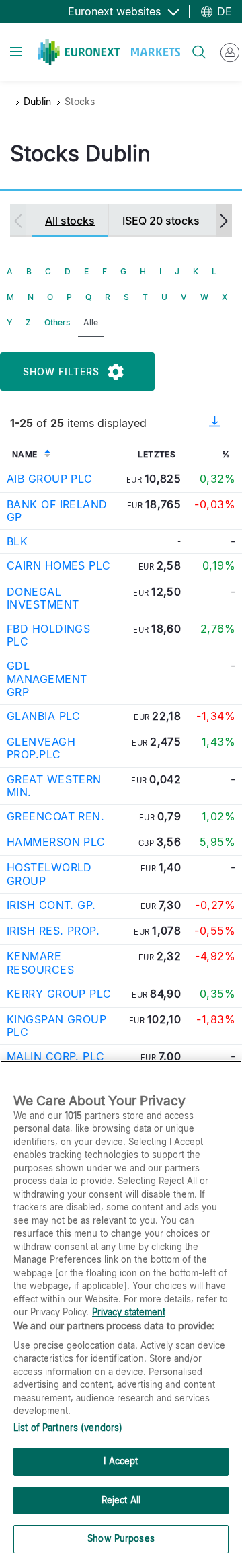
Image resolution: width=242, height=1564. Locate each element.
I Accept (121, 1461)
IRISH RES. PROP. (53, 930)
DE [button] (223, 11)
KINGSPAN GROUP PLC (56, 1026)
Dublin (37, 101)
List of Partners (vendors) (67, 1427)
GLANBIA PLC (44, 716)
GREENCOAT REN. (55, 816)
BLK (17, 541)
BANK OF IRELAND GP (57, 511)
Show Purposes (121, 1538)
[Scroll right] (224, 220)
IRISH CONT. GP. (51, 905)
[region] (121, 1312)
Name (25, 454)
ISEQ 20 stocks (161, 220)
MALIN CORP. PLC (56, 1056)
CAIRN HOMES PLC (59, 565)
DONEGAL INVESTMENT (43, 598)
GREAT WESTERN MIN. (54, 786)
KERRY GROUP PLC (59, 994)
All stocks (70, 220)
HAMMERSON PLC (56, 842)
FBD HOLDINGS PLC (48, 635)
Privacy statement (128, 1311)
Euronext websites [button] (116, 11)
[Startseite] (109, 52)
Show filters (61, 371)
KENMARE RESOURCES (40, 962)
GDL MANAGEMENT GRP (47, 678)
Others (57, 322)
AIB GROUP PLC (50, 478)
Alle (90, 322)
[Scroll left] (18, 220)
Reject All (121, 1500)
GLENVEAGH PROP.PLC (41, 748)
